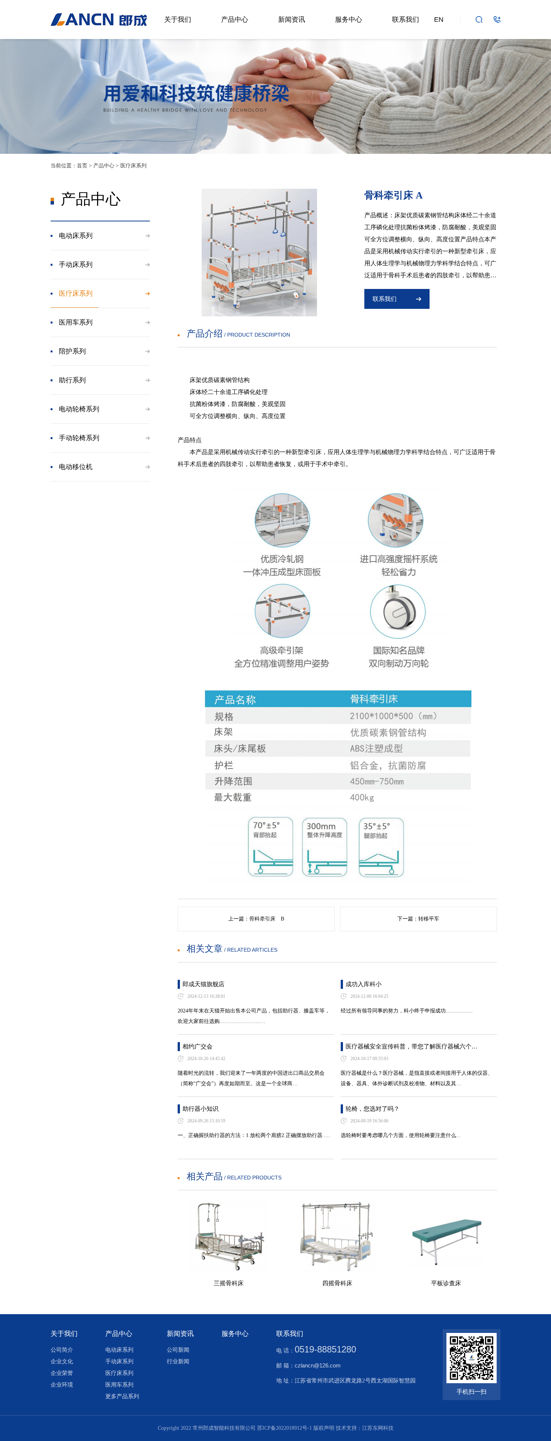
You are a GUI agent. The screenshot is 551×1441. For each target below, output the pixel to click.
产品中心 (234, 19)
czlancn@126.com (318, 1365)
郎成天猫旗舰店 (204, 984)
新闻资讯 (291, 19)
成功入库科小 (364, 984)
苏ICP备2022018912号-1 (284, 1428)
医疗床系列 (133, 165)
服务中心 (348, 19)
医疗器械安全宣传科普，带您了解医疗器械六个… (412, 1046)
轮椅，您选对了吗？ (373, 1109)
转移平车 (428, 919)
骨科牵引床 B (266, 919)
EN (438, 19)
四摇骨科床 (337, 1283)
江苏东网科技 (378, 1428)
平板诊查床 (446, 1283)
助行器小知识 (201, 1109)
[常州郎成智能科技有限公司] (99, 16)
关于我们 (177, 19)
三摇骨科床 (229, 1283)
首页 (82, 165)
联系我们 (405, 19)
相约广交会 (198, 1046)
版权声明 (323, 1428)
